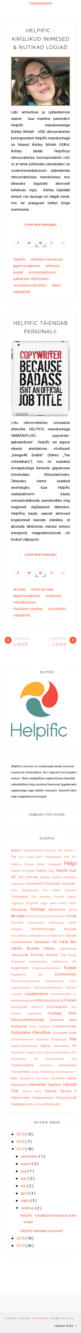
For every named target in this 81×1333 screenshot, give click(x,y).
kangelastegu (40, 961)
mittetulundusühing (50, 1000)
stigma (47, 1046)
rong (34, 1026)
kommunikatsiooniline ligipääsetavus (40, 981)
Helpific (19, 259)
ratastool (59, 1020)
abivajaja (18, 916)
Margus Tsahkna (51, 877)
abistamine (58, 910)
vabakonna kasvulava (35, 1078)
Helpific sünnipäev (23, 870)
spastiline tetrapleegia (52, 1039)
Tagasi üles (64, 1325)
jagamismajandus (27, 266)
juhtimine (53, 266)
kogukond (53, 596)
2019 (20, 1134)
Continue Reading (40, 224)
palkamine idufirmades (31, 279)
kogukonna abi (33, 974)
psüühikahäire (59, 1007)
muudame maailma (28, 609)
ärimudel (53, 1104)
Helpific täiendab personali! (41, 1231)
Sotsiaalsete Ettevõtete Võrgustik (51, 884)
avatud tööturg (36, 916)
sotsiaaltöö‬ (57, 609)
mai (24, 1186)
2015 (20, 1246)
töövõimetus (21, 1072)
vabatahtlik (21, 292)
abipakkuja (20, 910)
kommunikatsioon (42, 272)
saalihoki (45, 1026)
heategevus (58, 922)
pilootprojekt (21, 1007)
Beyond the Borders (61, 850)
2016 (20, 1238)
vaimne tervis (33, 1091)
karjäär (18, 272)
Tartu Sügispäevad (27, 890)
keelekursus (62, 961)
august (26, 1164)
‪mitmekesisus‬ (24, 602)
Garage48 (56, 864)
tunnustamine (62, 1052)
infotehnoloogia (47, 929)
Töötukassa (21, 897)
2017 (20, 1149)
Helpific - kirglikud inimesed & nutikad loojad (41, 39)
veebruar (28, 1208)
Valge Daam (49, 903)
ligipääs (17, 994)
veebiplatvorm (22, 1104)
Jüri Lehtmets (29, 877)
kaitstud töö (57, 955)
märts (26, 1201)
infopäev (21, 929)
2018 (20, 1142)
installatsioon (56, 935)
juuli (24, 1171)
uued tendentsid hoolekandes (54, 1072)
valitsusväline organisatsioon (33, 1098)
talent (56, 285)
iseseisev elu (46, 942)
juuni (25, 1178)
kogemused (21, 968)
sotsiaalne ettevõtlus (30, 285)
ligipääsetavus (37, 994)
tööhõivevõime (25, 1065)
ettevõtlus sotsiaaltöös (30, 922)
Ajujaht (17, 850)
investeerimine (22, 942)
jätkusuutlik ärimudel (28, 955)
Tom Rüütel (54, 890)
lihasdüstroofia (61, 994)
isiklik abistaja (42, 589)
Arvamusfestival (34, 850)
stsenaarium (63, 1046)
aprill (25, 1193)
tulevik (48, 1052)
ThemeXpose (40, 1318)
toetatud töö (34, 1052)
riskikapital (20, 1026)
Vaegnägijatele (40, 3)
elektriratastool (57, 916)
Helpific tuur (46, 871)
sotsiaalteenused (23, 1039)
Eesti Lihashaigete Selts (54, 857)
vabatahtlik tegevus (45, 1084)
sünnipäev (18, 1052)
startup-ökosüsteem (25, 1046)
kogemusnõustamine (48, 968)
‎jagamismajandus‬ (27, 596)
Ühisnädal (40, 1104)
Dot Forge (27, 857)
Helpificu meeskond (46, 259)
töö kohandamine (52, 1059)
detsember (30, 1156)
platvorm (39, 1007)
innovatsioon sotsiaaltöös (29, 935)
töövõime (49, 1065)
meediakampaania (23, 1000)
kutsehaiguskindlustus (50, 987)
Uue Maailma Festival (49, 896)
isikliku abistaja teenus (35, 948)
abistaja (19, 589)
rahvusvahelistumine (30, 1020)
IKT (14, 877)
